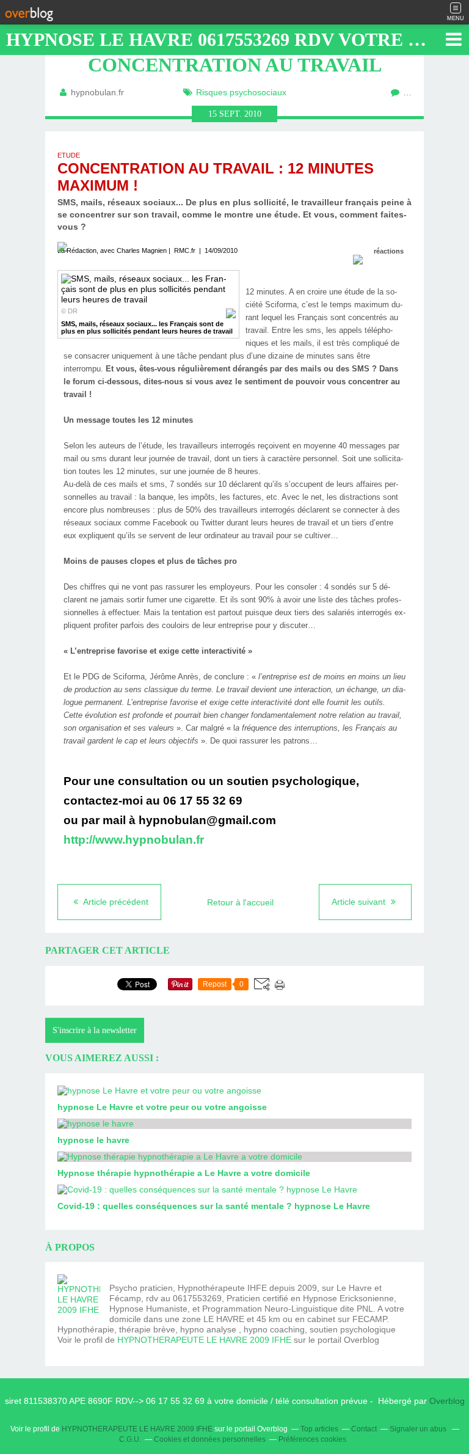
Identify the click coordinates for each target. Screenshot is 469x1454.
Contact (364, 1429)
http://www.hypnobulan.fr (134, 839)
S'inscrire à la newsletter (95, 1030)
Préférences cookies (312, 1439)
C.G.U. (130, 1439)
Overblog (447, 1401)
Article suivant (360, 902)
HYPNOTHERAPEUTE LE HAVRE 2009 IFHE (204, 1340)
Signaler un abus (419, 1429)
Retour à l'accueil (240, 902)
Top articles (319, 1429)
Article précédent (114, 902)
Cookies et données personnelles (210, 1439)
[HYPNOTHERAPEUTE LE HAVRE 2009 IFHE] (78, 1295)
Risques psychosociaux (241, 92)
